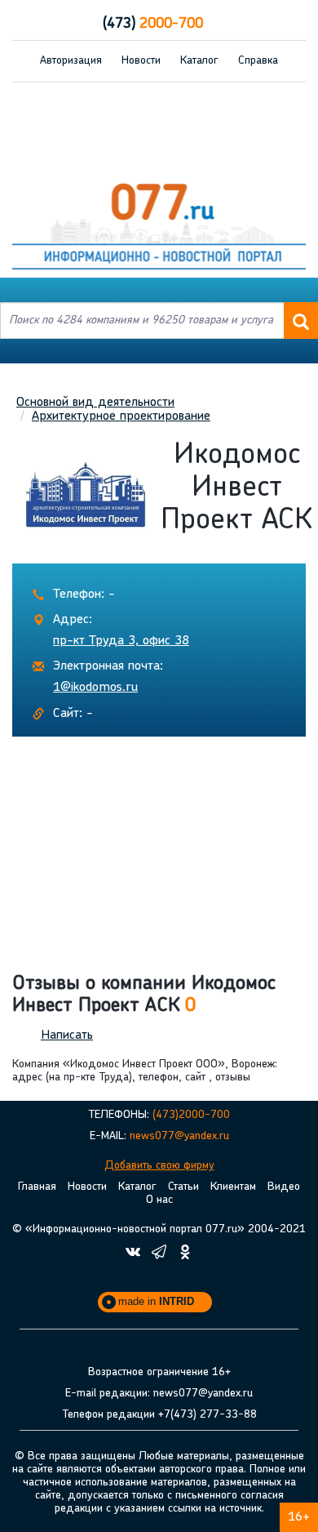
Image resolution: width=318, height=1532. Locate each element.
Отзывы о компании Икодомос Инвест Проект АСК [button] (144, 994)
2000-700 (153, 24)
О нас (159, 1200)
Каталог (199, 61)
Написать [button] (67, 1035)
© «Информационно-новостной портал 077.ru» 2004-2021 (159, 1229)
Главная (37, 1187)
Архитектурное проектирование (121, 416)
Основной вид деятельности (95, 402)
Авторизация (71, 61)
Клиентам (233, 1187)
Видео (283, 1187)
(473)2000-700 (191, 1115)
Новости (141, 61)
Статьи (183, 1187)
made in (156, 1301)
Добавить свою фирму (159, 1166)
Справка (258, 61)
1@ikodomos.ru (95, 687)
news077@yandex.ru (179, 1136)
